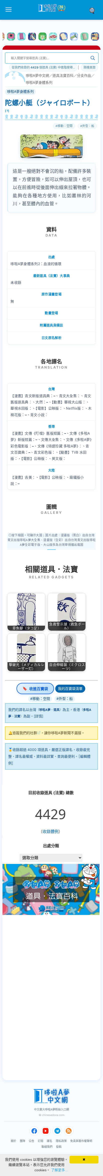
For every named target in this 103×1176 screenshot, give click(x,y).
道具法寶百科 (63, 75)
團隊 (22, 1141)
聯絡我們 (47, 1146)
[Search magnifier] (92, 58)
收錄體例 (50, 831)
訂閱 (40, 1141)
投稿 (59, 1146)
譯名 (49, 1141)
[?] (7, 111)
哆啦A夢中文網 (37, 75)
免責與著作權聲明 (81, 1141)
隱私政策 (61, 1141)
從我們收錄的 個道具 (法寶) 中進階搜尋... (43, 67)
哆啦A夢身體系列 (39, 82)
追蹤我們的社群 (24, 733)
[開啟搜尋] (94, 10)
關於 (13, 1141)
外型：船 (88, 126)
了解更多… (59, 1170)
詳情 (38, 716)
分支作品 (84, 75)
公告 (31, 1141)
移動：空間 (65, 126)
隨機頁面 (90, 67)
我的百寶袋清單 (70, 688)
